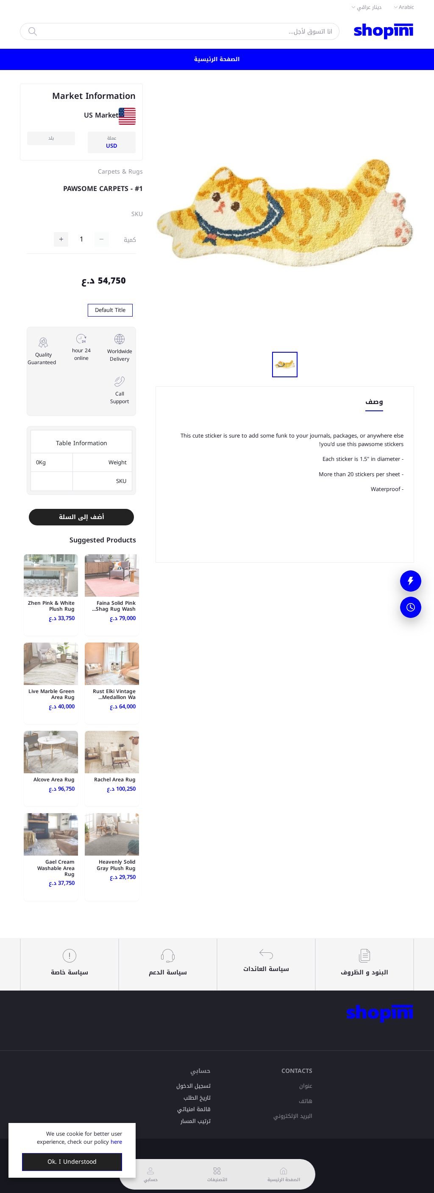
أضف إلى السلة (81, 517)
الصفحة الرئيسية (217, 59)
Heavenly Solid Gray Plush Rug (116, 865)
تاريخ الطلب (197, 1097)
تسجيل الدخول (193, 1086)
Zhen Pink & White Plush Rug (51, 606)
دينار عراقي (369, 7)
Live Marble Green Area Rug (51, 694)
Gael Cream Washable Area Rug (56, 868)
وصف (374, 402)
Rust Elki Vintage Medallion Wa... (114, 694)
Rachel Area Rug (115, 779)
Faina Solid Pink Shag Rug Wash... (114, 606)
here (116, 1142)
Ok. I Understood (72, 1162)
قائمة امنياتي (194, 1109)
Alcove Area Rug (54, 779)
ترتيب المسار (196, 1121)
